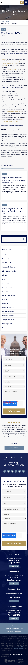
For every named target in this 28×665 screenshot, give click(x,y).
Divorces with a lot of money (9, 63)
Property (5, 303)
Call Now (22, 3)
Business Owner (7, 259)
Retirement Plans (8, 311)
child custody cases (11, 69)
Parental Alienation (8, 295)
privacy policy (18, 648)
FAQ (3, 279)
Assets (4, 255)
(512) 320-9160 (14, 563)
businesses (4, 65)
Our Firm (11, 626)
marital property (18, 61)
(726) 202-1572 (14, 615)
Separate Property (8, 315)
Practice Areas (20, 626)
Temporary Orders (8, 319)
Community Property (9, 267)
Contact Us (18, 631)
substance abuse (10, 111)
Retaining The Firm (17, 628)
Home (2, 21)
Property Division (8, 307)
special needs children (12, 121)
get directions (14, 566)
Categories (6, 249)
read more (9, 197)
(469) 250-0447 (14, 580)
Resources (10, 631)
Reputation (8, 628)
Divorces (4, 59)
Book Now (14, 618)
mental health (18, 111)
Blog (7, 21)
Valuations (5, 328)
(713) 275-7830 (14, 598)
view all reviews (14, 447)
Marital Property (7, 287)
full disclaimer (21, 646)
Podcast (4, 299)
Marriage (5, 291)
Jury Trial (5, 283)
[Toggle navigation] (26, 2)
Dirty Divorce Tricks (9, 271)
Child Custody (6, 263)
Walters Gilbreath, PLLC (17, 654)
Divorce (4, 275)
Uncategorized (7, 324)
